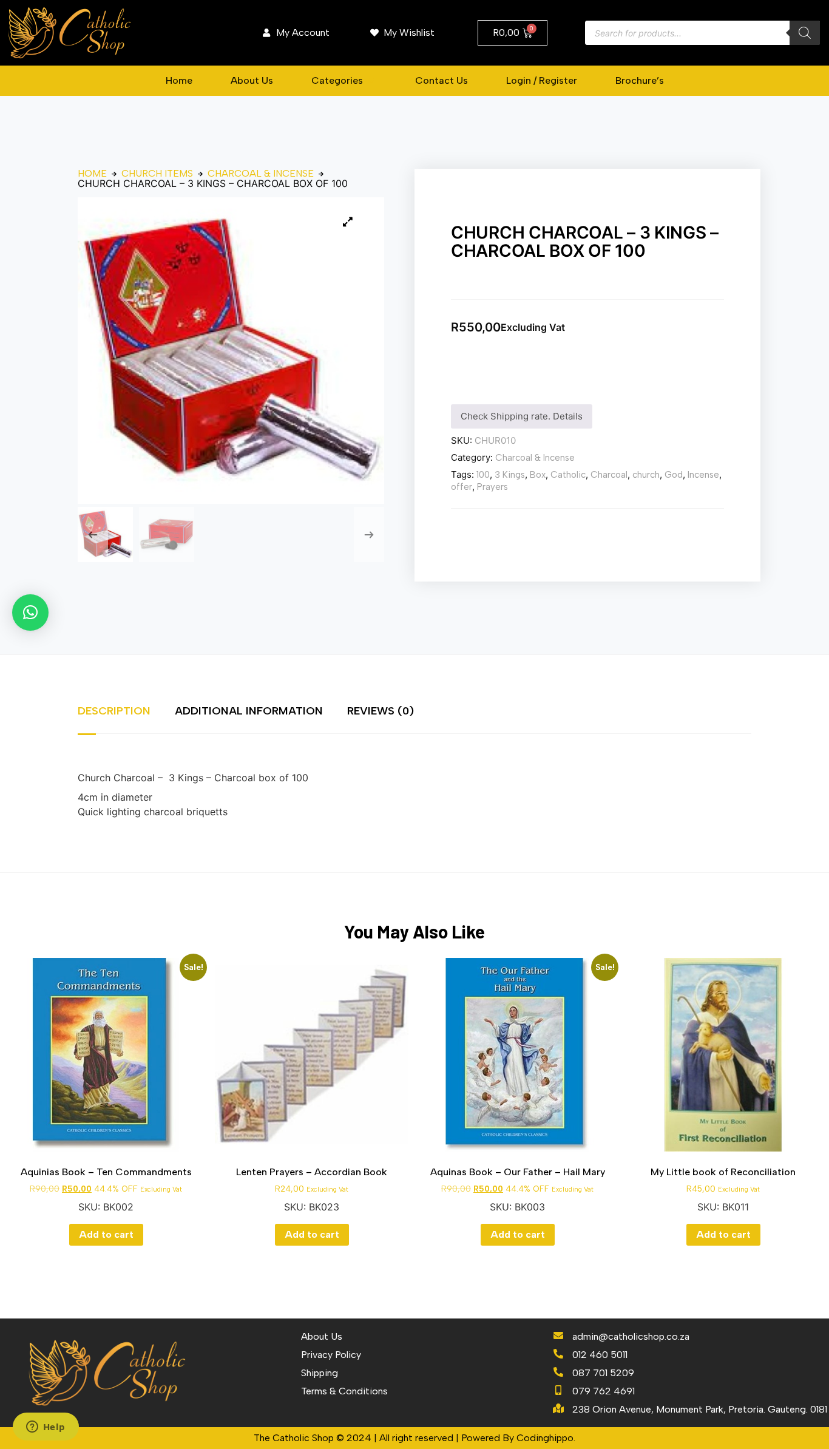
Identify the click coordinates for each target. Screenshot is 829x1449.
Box (538, 474)
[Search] (805, 33)
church (646, 474)
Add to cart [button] (106, 1234)
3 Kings (510, 474)
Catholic (568, 474)
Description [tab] (114, 711)
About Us (321, 1336)
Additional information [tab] (249, 711)
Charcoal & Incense (261, 173)
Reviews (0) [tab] (380, 711)
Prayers (492, 486)
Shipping (319, 1373)
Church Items (157, 173)
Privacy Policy (331, 1354)
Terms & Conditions (344, 1391)
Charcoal (609, 474)
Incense (703, 474)
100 (483, 474)
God (674, 474)
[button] (344, 80)
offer (461, 486)
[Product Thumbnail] (347, 221)
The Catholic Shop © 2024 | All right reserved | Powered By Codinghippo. (414, 1438)
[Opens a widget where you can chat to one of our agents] (45, 1428)
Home (92, 173)
